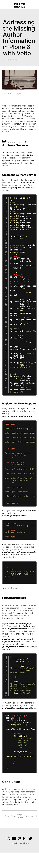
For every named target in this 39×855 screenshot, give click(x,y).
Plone (13, 816)
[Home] (3, 59)
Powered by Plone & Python (19, 843)
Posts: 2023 (17, 60)
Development (31, 816)
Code (7, 816)
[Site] (19, 5)
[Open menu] (4, 4)
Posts (9, 60)
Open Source (20, 816)
